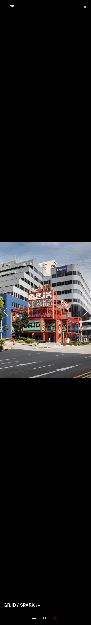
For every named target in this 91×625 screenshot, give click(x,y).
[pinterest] (55, 618)
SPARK (27, 605)
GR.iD (10, 605)
